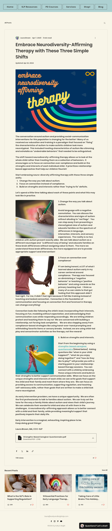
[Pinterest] (58, 521)
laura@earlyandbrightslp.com (56, 516)
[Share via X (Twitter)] (22, 451)
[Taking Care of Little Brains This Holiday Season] (91, 483)
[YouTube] (61, 521)
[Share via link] (33, 451)
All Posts (8, 23)
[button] (105, 23)
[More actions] (95, 38)
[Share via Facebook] (17, 451)
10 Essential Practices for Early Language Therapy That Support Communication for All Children (55, 498)
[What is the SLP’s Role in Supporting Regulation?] (20, 483)
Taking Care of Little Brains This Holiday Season (88, 498)
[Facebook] (51, 521)
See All (104, 470)
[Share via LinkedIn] (27, 451)
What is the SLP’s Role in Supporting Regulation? (19, 497)
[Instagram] (54, 521)
